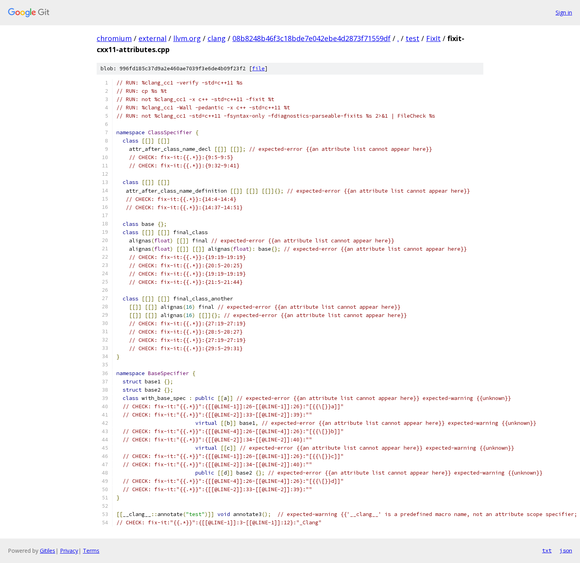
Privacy (69, 550)
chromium (114, 38)
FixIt (433, 38)
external (152, 38)
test (412, 38)
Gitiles (47, 550)
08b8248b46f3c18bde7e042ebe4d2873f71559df (311, 38)
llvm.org (187, 38)
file (258, 68)
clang (217, 38)
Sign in (564, 12)
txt (547, 550)
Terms (91, 550)
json (565, 550)
